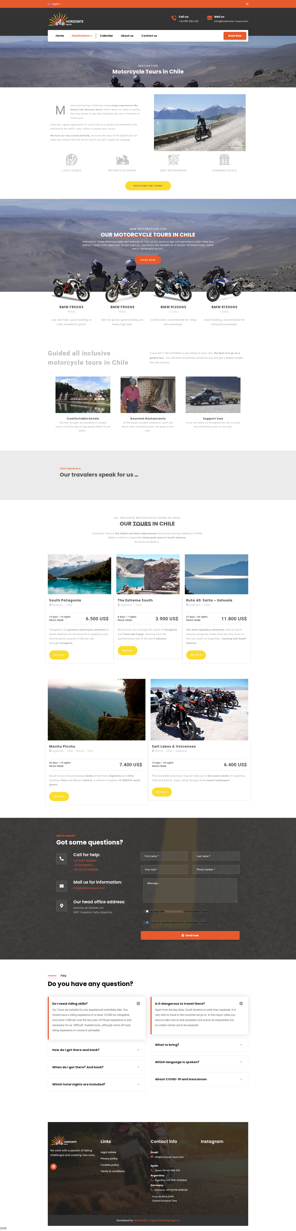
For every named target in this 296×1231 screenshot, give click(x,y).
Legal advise (108, 1152)
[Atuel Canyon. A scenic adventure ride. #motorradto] (207, 1173)
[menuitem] (54, 4)
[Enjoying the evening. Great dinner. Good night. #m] (222, 1173)
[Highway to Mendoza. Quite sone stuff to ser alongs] (238, 1173)
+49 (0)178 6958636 (85, 869)
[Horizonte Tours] (65, 19)
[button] (158, 123)
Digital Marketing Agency (165, 1220)
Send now (192, 935)
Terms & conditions (113, 1171)
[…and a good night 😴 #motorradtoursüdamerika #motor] (207, 1156)
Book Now (235, 36)
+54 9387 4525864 (84, 860)
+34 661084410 (82, 865)
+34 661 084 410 (170, 1170)
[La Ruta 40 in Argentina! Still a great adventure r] (207, 1165)
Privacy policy (174, 911)
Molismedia (140, 1220)
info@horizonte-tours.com (89, 888)
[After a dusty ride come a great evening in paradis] (222, 1156)
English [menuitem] (55, 4)
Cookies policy (110, 1165)
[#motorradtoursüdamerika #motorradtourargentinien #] (222, 1165)
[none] (54, 4)
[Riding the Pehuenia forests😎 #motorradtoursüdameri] (238, 1156)
